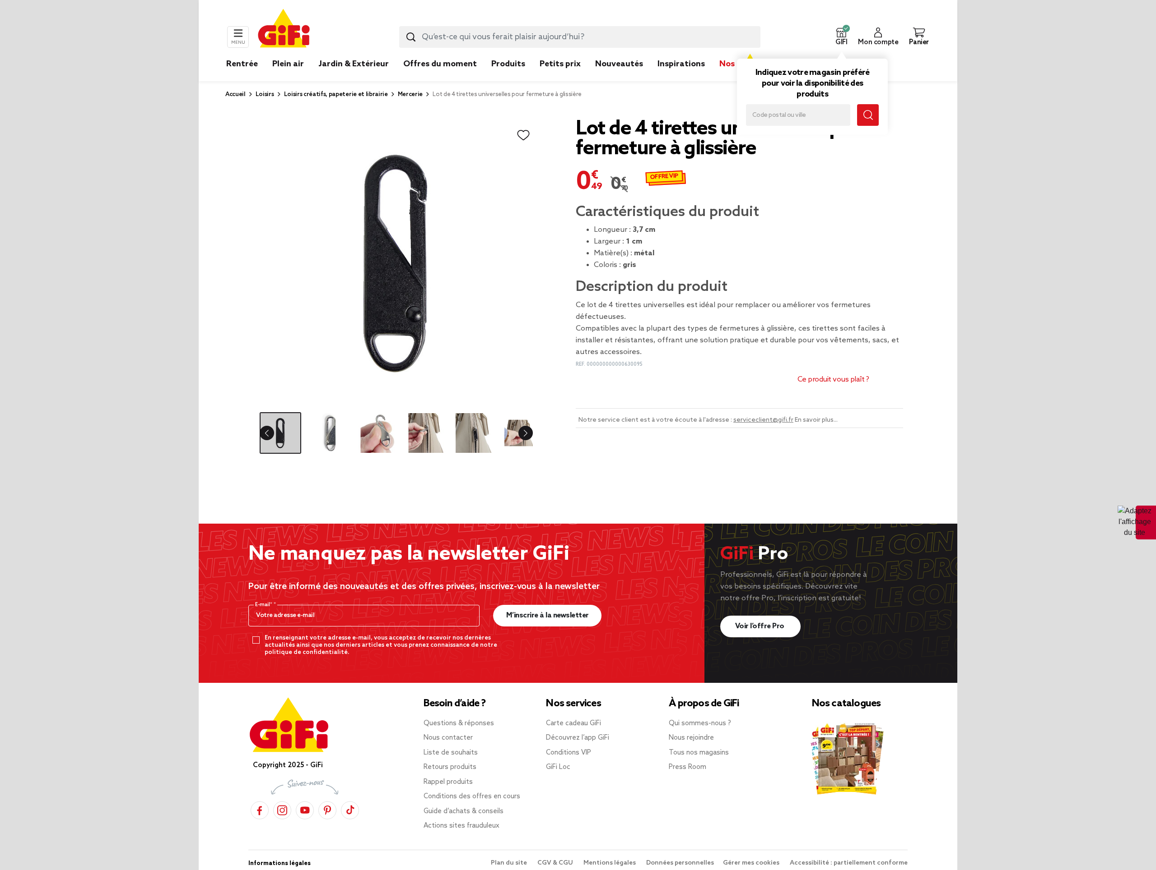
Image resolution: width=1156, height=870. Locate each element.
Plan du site (509, 863)
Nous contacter (448, 738)
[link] (508, 77)
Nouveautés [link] (619, 64)
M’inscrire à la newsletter (547, 615)
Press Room (687, 767)
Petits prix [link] (560, 64)
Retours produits (450, 767)
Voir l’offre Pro (760, 626)
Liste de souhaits (451, 753)
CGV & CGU (555, 863)
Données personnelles (680, 863)
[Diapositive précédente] (274, 433)
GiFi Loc (558, 767)
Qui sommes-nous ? (700, 723)
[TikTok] (350, 809)
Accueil (235, 94)
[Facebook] (260, 809)
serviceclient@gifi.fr (763, 420)
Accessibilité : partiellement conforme (849, 863)
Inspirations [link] (681, 64)
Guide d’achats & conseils (463, 811)
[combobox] (579, 37)
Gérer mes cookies (752, 863)
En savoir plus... (816, 420)
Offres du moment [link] (440, 64)
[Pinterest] (327, 809)
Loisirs (265, 94)
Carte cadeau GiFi (573, 723)
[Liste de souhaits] (523, 135)
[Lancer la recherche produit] (410, 36)
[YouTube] (305, 809)
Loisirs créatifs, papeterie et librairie (336, 94)
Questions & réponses (459, 723)
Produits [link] (508, 64)
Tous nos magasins (699, 753)
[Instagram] (282, 809)
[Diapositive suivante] (518, 433)
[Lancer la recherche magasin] (868, 115)
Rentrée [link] (242, 64)
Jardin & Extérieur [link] (353, 64)
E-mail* (264, 605)
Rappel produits (448, 782)
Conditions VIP (568, 753)
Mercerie (410, 94)
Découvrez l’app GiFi (577, 738)
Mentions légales (610, 863)
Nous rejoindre (691, 738)
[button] (841, 37)
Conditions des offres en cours (472, 796)
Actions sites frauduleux (461, 826)
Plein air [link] (288, 64)
